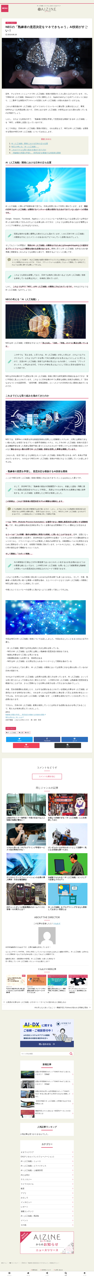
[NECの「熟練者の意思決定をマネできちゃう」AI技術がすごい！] (57, 650)
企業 (21, 732)
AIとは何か (25, 1175)
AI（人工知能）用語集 (30, 1216)
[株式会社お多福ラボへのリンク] (47, 1045)
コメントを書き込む (47, 776)
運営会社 (34, 1270)
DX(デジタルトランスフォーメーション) (37, 1157)
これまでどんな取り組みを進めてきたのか (28, 150)
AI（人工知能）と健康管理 (32, 1170)
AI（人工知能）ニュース (31, 1161)
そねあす (57, 923)
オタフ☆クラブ (27, 1152)
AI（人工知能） (12, 732)
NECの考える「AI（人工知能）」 (25, 147)
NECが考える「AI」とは (14, 717)
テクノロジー (11, 728)
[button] (71, 1053)
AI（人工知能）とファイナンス (33, 1166)
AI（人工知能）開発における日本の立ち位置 (29, 144)
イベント (24, 1220)
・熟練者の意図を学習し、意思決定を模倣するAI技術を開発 (36, 153)
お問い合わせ (59, 1270)
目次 (43, 139)
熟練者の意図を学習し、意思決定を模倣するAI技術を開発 (25, 714)
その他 (23, 1225)
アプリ (23, 1193)
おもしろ (24, 1198)
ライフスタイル (27, 1184)
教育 (22, 1189)
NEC (28, 732)
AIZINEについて (46, 1270)
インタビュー (26, 1202)
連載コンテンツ (27, 1211)
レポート (24, 1207)
